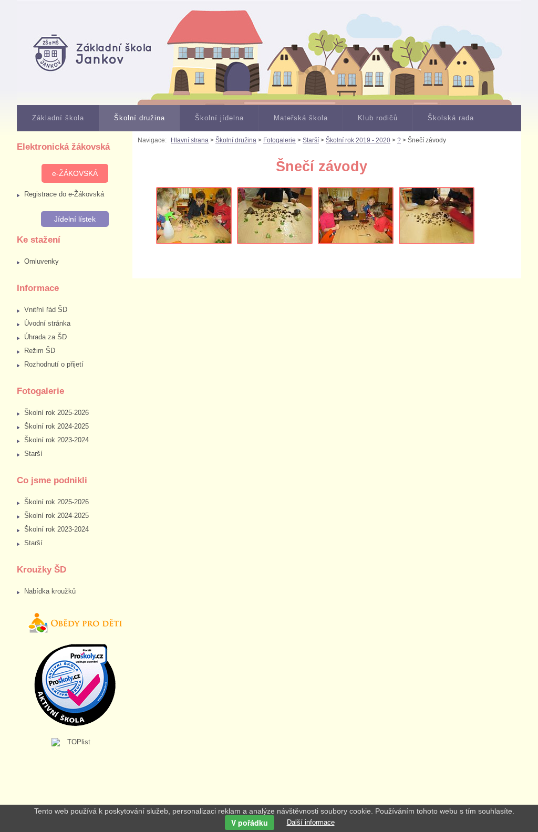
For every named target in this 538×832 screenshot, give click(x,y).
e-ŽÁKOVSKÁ (75, 173)
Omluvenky (41, 261)
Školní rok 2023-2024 (56, 440)
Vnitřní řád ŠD (45, 310)
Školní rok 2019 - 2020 (358, 140)
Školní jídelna (219, 118)
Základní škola (58, 118)
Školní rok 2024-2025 (56, 426)
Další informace (311, 822)
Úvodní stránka (47, 323)
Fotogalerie (279, 140)
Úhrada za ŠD (45, 337)
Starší (33, 453)
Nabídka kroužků (50, 591)
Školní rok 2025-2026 (56, 413)
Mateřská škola (301, 118)
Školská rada (451, 118)
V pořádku (249, 822)
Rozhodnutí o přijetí (54, 364)
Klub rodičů (378, 118)
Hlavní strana (190, 140)
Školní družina (139, 118)
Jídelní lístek (75, 219)
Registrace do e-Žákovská (64, 194)
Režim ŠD (39, 351)
